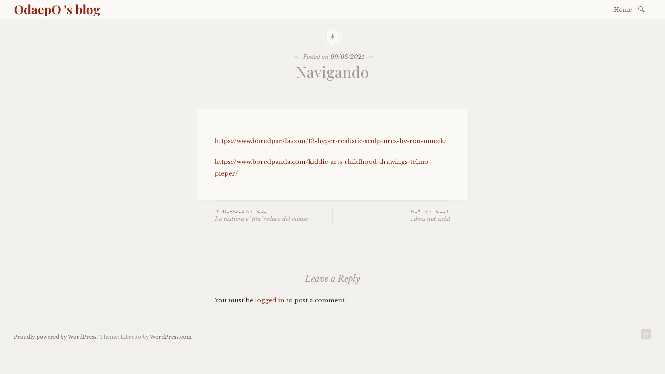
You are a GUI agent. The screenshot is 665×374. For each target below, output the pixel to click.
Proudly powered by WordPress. (56, 337)
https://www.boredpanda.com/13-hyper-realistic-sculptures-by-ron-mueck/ (331, 141)
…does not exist (430, 215)
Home (623, 9)
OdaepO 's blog (57, 9)
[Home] (646, 336)
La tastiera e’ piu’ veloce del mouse (261, 215)
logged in (269, 300)
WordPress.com (171, 337)
